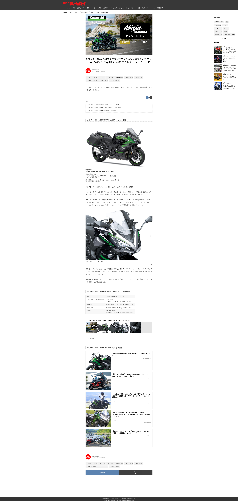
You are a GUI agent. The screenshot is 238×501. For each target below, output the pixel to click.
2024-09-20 (95, 69)
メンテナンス (218, 31)
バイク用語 (227, 34)
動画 (222, 22)
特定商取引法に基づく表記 (129, 498)
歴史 (227, 22)
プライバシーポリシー (114, 498)
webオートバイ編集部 (98, 71)
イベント (225, 25)
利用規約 (104, 498)
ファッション (218, 34)
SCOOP (217, 22)
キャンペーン (218, 28)
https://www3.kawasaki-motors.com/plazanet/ (119, 312)
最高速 (225, 31)
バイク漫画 (218, 25)
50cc (233, 34)
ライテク (226, 28)
